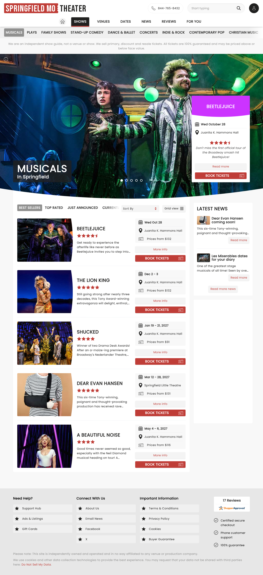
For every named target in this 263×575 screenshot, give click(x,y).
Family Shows (53, 32)
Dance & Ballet (121, 32)
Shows (80, 21)
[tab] (121, 180)
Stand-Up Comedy (87, 32)
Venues (103, 21)
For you (194, 21)
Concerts (149, 32)
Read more (220, 166)
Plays (32, 32)
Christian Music (243, 32)
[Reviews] (221, 143)
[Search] (239, 8)
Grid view (172, 208)
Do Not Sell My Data (36, 564)
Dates (125, 21)
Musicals (14, 32)
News (146, 21)
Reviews (169, 21)
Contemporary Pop (206, 32)
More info (160, 249)
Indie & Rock (173, 32)
